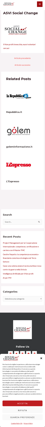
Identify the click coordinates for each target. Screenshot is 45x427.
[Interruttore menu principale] (39, 4)
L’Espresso (12, 181)
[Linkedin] (34, 353)
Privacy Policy (28, 423)
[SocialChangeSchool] (8, 4)
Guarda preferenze (22, 417)
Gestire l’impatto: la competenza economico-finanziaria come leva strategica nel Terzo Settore (21, 258)
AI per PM (7, 278)
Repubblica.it (14, 112)
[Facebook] (10, 353)
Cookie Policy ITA (16, 423)
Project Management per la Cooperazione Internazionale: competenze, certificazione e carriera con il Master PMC (21, 246)
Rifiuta (22, 410)
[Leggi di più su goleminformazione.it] (18, 131)
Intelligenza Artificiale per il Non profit (18, 274)
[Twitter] (16, 353)
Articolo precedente (22, 58)
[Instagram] (22, 353)
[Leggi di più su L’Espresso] (18, 165)
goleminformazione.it (19, 146)
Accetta (22, 403)
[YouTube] (28, 353)
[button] (41, 358)
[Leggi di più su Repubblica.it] (18, 96)
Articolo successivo (22, 65)
